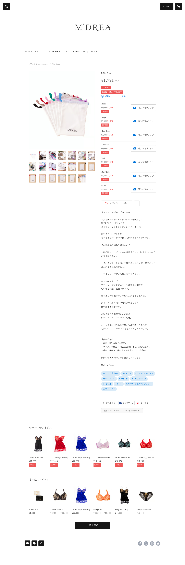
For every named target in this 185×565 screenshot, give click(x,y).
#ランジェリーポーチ (144, 373)
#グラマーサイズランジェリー (138, 384)
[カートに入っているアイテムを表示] (178, 6)
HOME (28, 51)
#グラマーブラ (109, 389)
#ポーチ (118, 384)
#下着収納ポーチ (139, 379)
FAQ (85, 51)
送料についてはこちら (115, 96)
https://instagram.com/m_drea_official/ (152, 543)
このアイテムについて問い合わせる (124, 411)
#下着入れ (123, 379)
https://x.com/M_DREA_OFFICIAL (146, 543)
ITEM (66, 51)
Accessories (43, 64)
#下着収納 (107, 384)
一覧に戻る (92, 525)
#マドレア (127, 373)
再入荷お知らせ (146, 108)
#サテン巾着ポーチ (111, 373)
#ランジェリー (109, 379)
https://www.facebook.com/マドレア (140, 543)
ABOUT (39, 51)
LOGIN (167, 6)
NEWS (76, 51)
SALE (94, 51)
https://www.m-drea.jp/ (158, 543)
